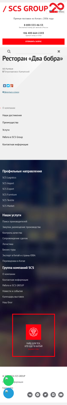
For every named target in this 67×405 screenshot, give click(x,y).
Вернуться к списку (11, 92)
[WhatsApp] (8, 380)
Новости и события (12, 291)
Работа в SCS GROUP (13, 285)
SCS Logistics (9, 177)
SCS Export (8, 188)
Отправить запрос (33, 41)
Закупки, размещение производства (21, 227)
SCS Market (8, 205)
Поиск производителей (14, 221)
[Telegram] (8, 393)
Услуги (5, 129)
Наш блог (7, 302)
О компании (8, 107)
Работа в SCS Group (12, 137)
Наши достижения (12, 115)
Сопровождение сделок (15, 238)
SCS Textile (8, 200)
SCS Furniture (9, 194)
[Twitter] (8, 85)
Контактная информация (15, 144)
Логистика (7, 244)
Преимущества (10, 122)
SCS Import (8, 183)
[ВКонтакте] (4, 85)
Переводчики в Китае (13, 260)
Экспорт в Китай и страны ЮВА (18, 255)
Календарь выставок (13, 296)
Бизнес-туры (9, 249)
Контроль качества (12, 232)
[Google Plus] (11, 85)
